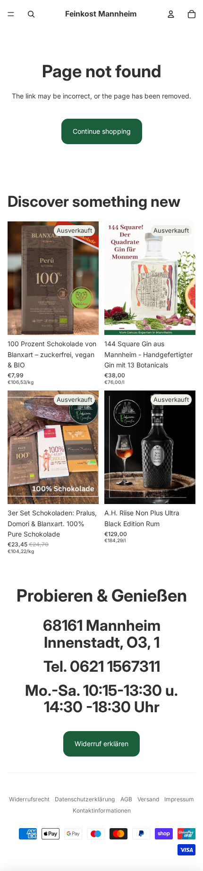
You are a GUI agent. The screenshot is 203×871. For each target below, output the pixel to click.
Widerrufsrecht (29, 799)
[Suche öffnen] (31, 14)
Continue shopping (102, 131)
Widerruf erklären (101, 744)
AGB (126, 799)
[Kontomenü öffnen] (171, 14)
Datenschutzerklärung (85, 799)
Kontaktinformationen (102, 810)
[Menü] (11, 14)
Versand (148, 799)
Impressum (179, 799)
